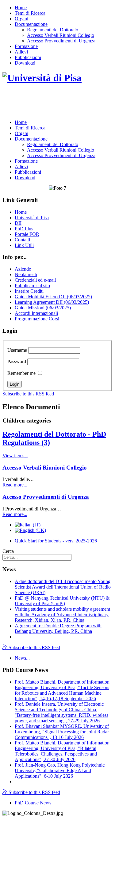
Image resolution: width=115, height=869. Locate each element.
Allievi (21, 51)
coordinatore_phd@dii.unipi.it (83, 855)
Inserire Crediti (29, 291)
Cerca (8, 551)
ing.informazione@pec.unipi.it (43, 829)
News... (22, 658)
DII (18, 223)
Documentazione (31, 24)
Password (16, 361)
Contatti (22, 239)
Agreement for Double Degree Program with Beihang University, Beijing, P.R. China (58, 628)
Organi (21, 18)
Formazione (26, 46)
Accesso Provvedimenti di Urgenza (61, 40)
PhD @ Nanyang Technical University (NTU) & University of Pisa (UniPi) (62, 600)
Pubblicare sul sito (32, 285)
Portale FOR (27, 234)
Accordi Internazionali (36, 313)
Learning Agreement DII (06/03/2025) (52, 302)
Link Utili (24, 245)
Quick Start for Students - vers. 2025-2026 (56, 540)
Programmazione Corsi (37, 318)
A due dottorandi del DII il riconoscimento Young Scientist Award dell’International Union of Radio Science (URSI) (63, 587)
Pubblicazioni (28, 57)
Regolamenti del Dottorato (52, 29)
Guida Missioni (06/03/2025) (43, 307)
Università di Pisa (32, 217)
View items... (15, 455)
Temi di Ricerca (30, 13)
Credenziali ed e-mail (35, 280)
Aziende (23, 269)
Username (17, 350)
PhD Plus (24, 228)
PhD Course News (33, 802)
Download (25, 62)
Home (21, 7)
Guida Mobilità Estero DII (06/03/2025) (53, 296)
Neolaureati (26, 274)
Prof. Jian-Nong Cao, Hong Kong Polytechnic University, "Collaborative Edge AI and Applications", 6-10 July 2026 (60, 770)
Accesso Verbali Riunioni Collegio (60, 35)
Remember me (21, 373)
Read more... (14, 484)
